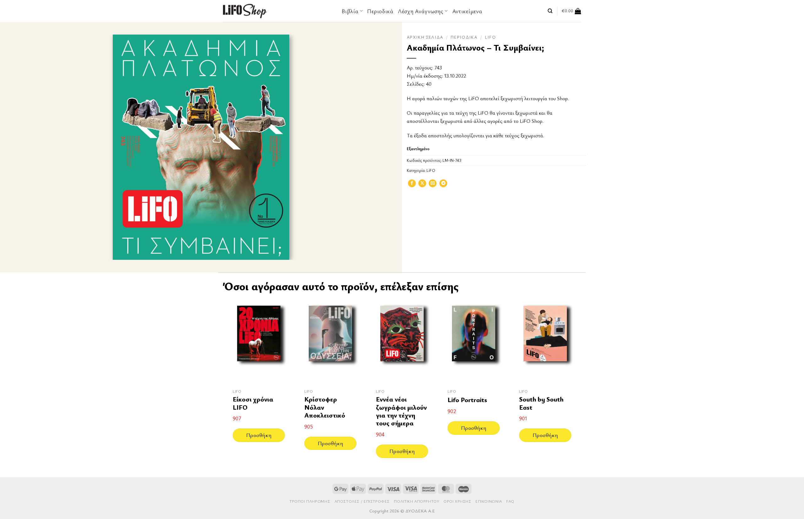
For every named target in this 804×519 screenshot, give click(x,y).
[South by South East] (545, 341)
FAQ (510, 501)
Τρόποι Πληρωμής (310, 501)
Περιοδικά (380, 11)
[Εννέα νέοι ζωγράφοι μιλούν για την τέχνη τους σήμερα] (402, 341)
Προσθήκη (258, 435)
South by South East (541, 403)
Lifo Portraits (467, 400)
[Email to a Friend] (433, 185)
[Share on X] (422, 185)
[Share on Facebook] (412, 185)
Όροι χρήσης (457, 501)
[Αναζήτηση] (550, 11)
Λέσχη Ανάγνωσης (420, 11)
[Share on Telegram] (443, 185)
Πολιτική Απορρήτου (416, 501)
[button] (571, 11)
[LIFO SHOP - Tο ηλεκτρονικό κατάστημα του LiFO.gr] (245, 11)
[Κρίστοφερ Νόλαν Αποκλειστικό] (330, 341)
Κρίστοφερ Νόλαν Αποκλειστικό (324, 407)
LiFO (490, 37)
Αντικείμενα (467, 11)
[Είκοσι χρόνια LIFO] (258, 341)
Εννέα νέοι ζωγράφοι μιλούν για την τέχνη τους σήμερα (401, 411)
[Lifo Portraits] (473, 341)
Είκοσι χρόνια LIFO (253, 403)
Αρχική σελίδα (425, 37)
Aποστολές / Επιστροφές (362, 501)
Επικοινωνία (488, 501)
